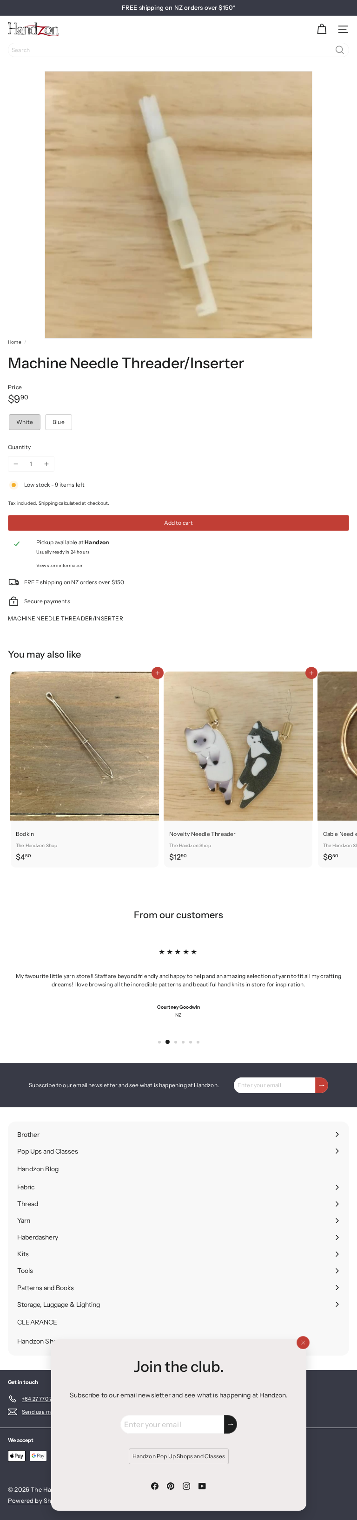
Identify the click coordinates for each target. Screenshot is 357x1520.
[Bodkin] (84, 769)
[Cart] (321, 29)
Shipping (48, 503)
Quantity (19, 447)
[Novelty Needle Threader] (238, 769)
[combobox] (178, 50)
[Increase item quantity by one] (46, 464)
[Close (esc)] (302, 1342)
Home (14, 342)
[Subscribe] (230, 1424)
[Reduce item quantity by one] (16, 464)
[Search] (340, 50)
